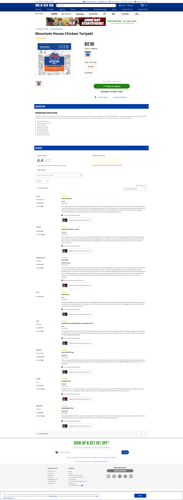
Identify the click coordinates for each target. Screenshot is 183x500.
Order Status (51, 475)
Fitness (73, 9)
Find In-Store (112, 86)
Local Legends (72, 479)
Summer (38, 9)
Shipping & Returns (53, 479)
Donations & (76, 475)
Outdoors (84, 9)
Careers (71, 473)
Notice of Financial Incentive (101, 461)
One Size (92, 67)
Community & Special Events (76, 477)
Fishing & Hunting (100, 9)
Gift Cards (50, 477)
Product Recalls (52, 481)
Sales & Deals (143, 9)
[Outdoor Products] (66, 14)
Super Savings (127, 1)
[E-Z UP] (104, 13)
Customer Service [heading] (53, 468)
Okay (140, 495)
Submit (125, 452)
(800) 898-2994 (120, 471)
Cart (146, 6)
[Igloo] (113, 14)
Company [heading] (71, 468)
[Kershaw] (80, 14)
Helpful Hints (51, 483)
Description (40, 106)
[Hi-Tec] (93, 14)
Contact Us (51, 473)
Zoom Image (42, 43)
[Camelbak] (125, 14)
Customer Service (142, 1)
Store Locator (114, 1)
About (70, 471)
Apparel (62, 9)
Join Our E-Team (90, 1)
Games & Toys (127, 9)
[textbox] (91, 452)
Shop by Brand (39, 14)
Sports (114, 9)
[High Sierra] (137, 14)
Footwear (50, 9)
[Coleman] (54, 14)
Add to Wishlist (121, 97)
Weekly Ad (103, 1)
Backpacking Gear (56, 29)
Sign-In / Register (127, 5)
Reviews (38, 148)
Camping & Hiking (42, 29)
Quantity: (89, 72)
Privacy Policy (53, 496)
